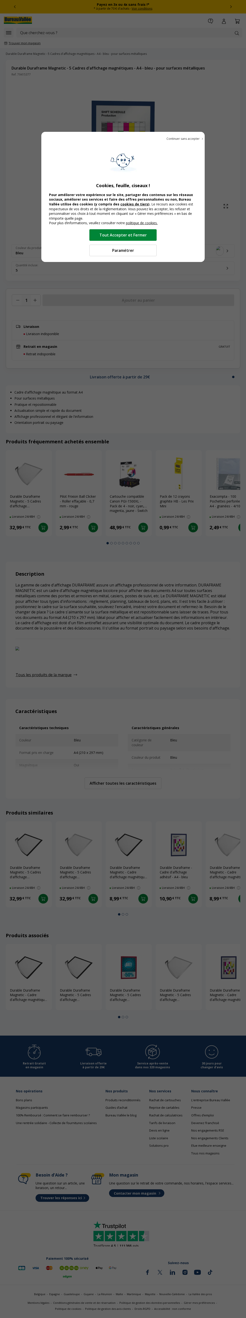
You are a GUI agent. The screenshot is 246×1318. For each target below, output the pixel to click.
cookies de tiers (134, 204)
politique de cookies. (142, 223)
